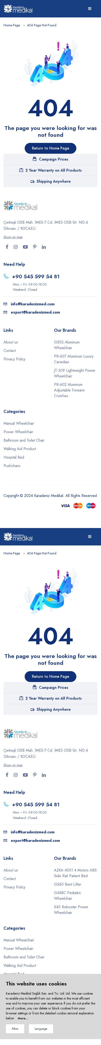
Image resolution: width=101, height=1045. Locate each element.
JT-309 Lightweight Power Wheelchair (74, 373)
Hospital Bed (14, 457)
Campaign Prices (53, 159)
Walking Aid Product (20, 449)
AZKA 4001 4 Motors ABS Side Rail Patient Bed (75, 873)
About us (11, 342)
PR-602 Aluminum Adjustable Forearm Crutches (69, 390)
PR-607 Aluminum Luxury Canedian (73, 359)
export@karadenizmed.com (35, 312)
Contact (10, 350)
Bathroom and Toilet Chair (24, 440)
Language (41, 1029)
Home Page (12, 25)
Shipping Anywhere (54, 181)
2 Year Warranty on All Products (53, 170)
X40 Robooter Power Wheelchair (71, 909)
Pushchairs (12, 465)
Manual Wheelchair (19, 423)
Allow (15, 1029)
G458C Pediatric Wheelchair (67, 895)
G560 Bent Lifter (67, 884)
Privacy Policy (14, 359)
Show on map (13, 237)
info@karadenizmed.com (32, 304)
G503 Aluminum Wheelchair (67, 345)
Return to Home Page (50, 148)
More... (23, 1018)
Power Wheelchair (18, 432)
